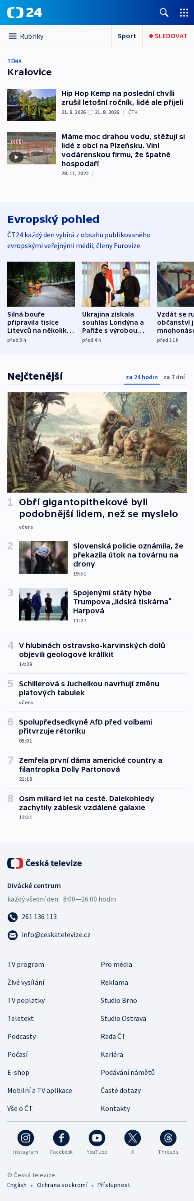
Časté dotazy (121, 1090)
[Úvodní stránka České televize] (45, 862)
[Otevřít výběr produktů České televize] (184, 12)
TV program (25, 964)
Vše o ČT (20, 1108)
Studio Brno (119, 1000)
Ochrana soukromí (62, 1185)
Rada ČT (113, 1036)
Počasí (17, 1054)
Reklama (114, 982)
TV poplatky (26, 1000)
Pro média (116, 964)
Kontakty (115, 1108)
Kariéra (112, 1054)
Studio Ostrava (123, 1018)
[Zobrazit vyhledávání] (164, 12)
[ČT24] (24, 12)
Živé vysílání (25, 982)
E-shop (18, 1072)
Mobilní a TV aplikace (39, 1090)
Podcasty (21, 1036)
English (17, 1185)
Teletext (20, 1018)
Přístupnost (113, 1185)
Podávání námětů (128, 1072)
